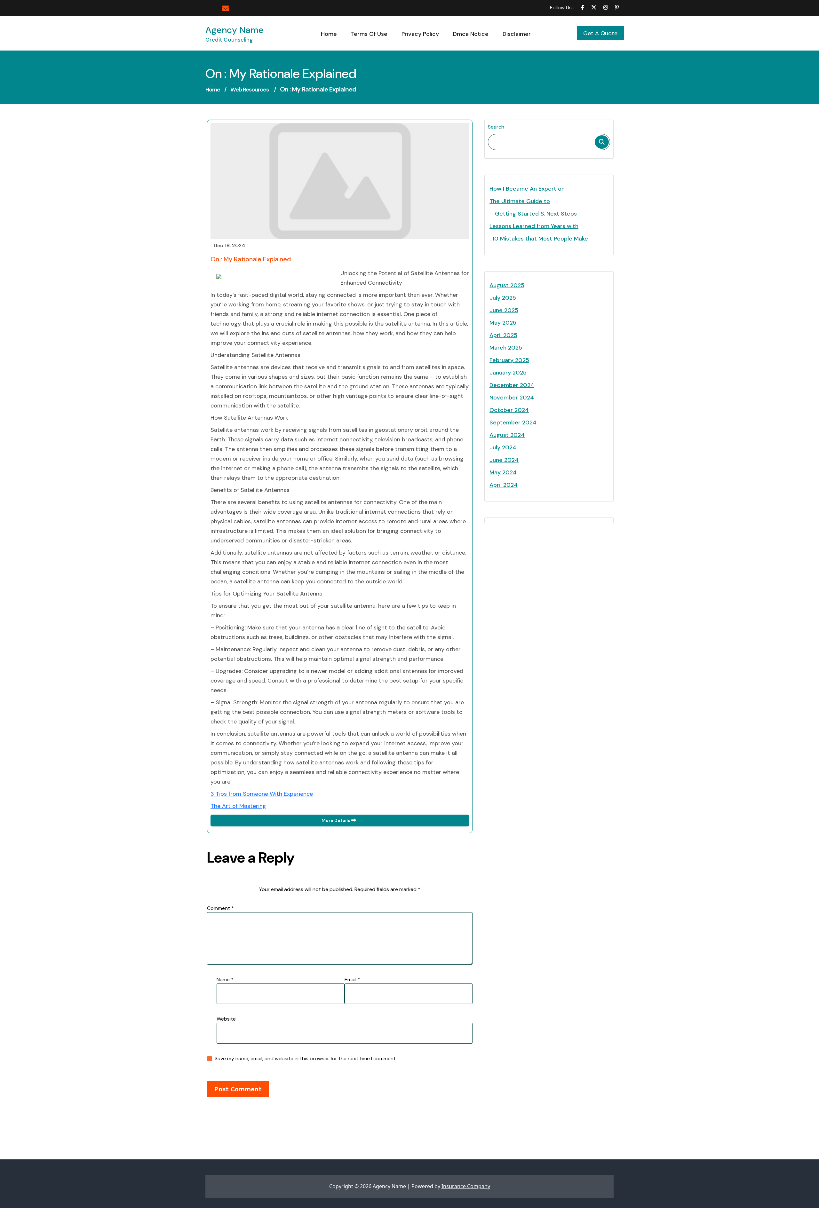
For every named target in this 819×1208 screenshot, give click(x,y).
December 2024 (511, 385)
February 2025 (509, 360)
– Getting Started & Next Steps (533, 213)
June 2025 (503, 310)
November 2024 (511, 397)
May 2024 (503, 472)
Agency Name (234, 30)
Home (212, 89)
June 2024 (504, 460)
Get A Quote (600, 33)
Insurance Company (465, 1186)
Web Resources (249, 89)
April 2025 (503, 335)
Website (226, 1018)
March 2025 (505, 347)
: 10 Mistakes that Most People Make (538, 238)
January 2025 (508, 372)
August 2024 (507, 435)
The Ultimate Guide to (519, 201)
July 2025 (502, 298)
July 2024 (502, 447)
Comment (220, 908)
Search (496, 126)
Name (225, 979)
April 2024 (503, 485)
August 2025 (506, 285)
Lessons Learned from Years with (533, 226)
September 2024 (513, 422)
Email (352, 979)
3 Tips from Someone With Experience (262, 794)
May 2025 (502, 323)
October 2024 (509, 410)
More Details (336, 820)
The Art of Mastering (238, 806)
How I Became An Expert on (527, 189)
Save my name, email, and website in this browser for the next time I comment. (306, 1058)
